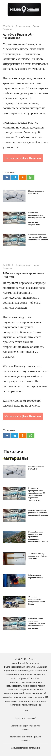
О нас (25, 710)
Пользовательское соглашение (25, 748)
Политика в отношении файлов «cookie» (25, 738)
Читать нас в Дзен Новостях (23, 158)
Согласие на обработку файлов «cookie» (26, 727)
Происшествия (23, 26)
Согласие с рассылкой (25, 718)
